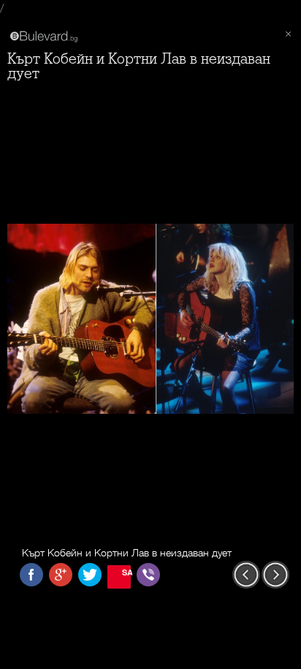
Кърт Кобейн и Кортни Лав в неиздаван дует (138, 66)
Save (126, 572)
